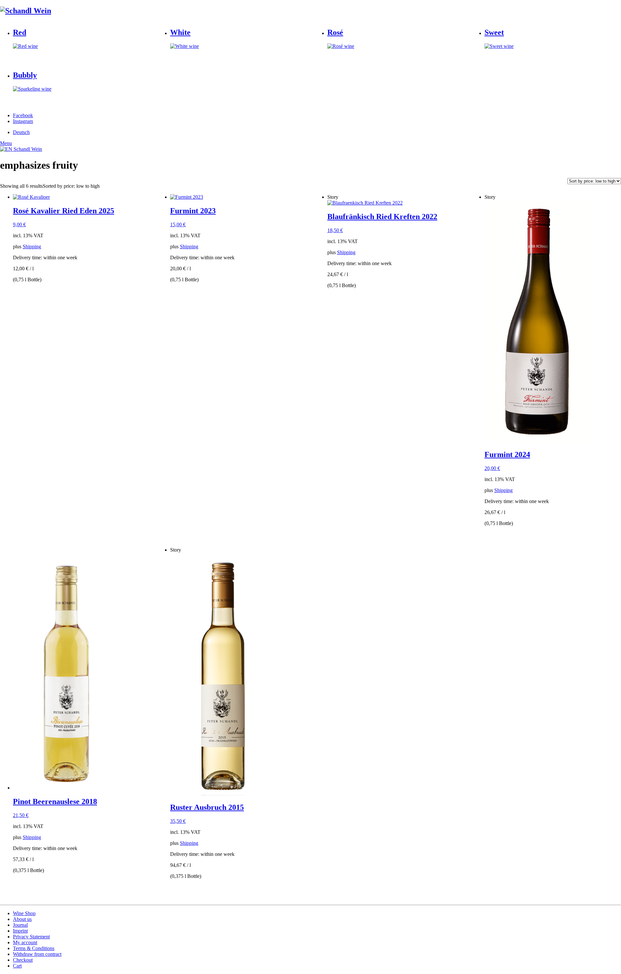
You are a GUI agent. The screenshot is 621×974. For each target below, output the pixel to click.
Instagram (23, 121)
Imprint (20, 931)
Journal (20, 925)
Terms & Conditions (33, 948)
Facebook (23, 115)
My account (25, 942)
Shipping (32, 246)
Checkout (23, 960)
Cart (17, 965)
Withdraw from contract (37, 954)
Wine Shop (24, 913)
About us (22, 919)
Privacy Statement (31, 936)
